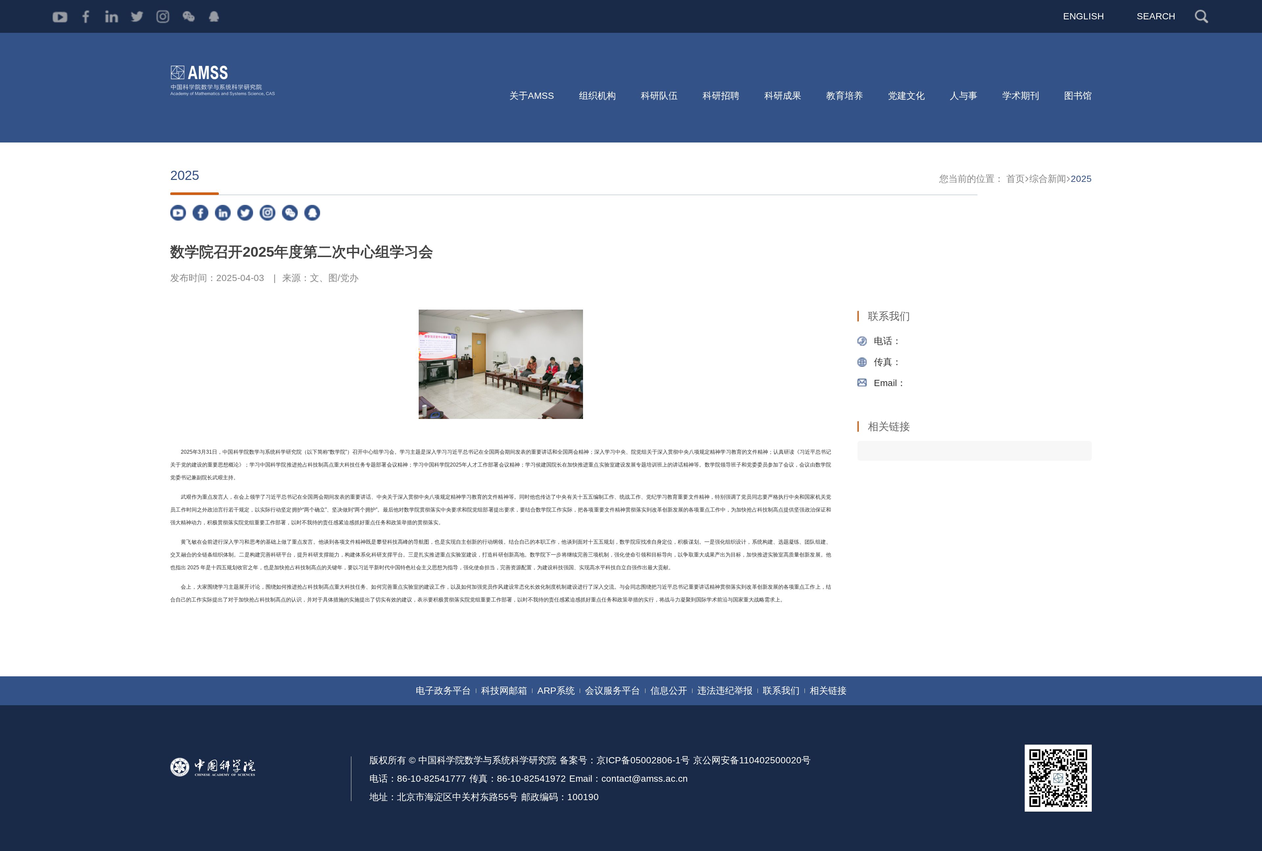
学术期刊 (1020, 96)
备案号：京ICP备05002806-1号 (625, 760)
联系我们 (781, 691)
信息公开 (668, 691)
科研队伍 (659, 96)
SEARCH (1156, 16)
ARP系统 (556, 691)
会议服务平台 (612, 691)
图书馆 (1078, 96)
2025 (1081, 179)
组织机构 (597, 96)
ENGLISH (1083, 16)
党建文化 (906, 96)
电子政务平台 (443, 691)
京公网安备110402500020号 (752, 760)
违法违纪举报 (725, 691)
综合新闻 (1047, 179)
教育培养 (844, 96)
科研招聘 (721, 96)
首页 (1015, 179)
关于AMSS (531, 96)
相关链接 (828, 691)
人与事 (963, 96)
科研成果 (782, 96)
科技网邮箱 (504, 691)
